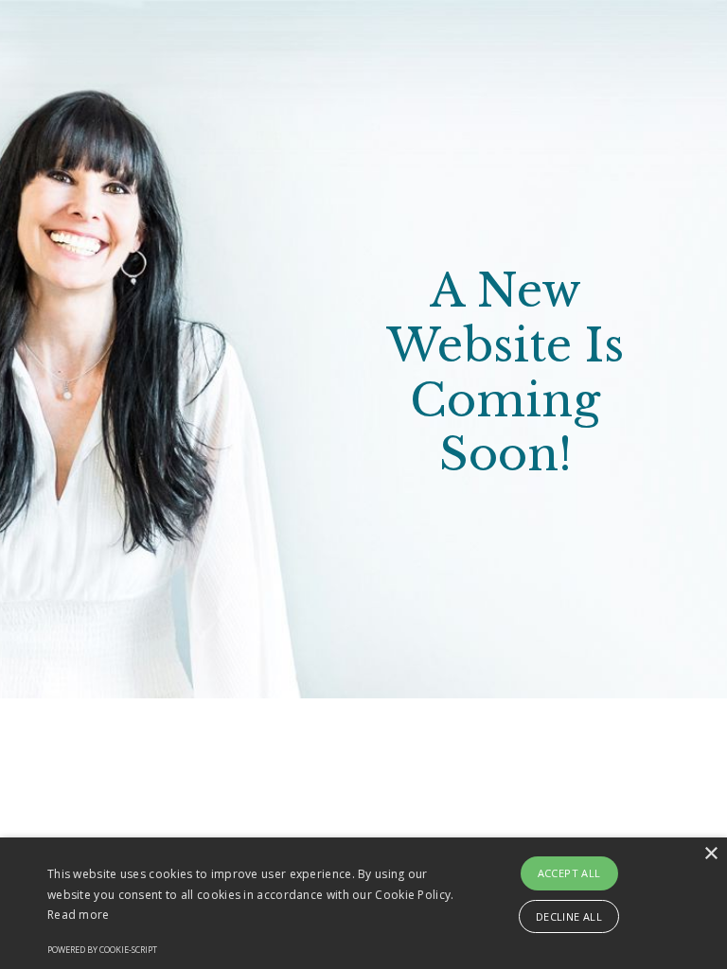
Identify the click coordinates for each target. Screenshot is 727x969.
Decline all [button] (569, 916)
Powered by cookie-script (102, 949)
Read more (78, 915)
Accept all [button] (569, 873)
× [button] (710, 854)
